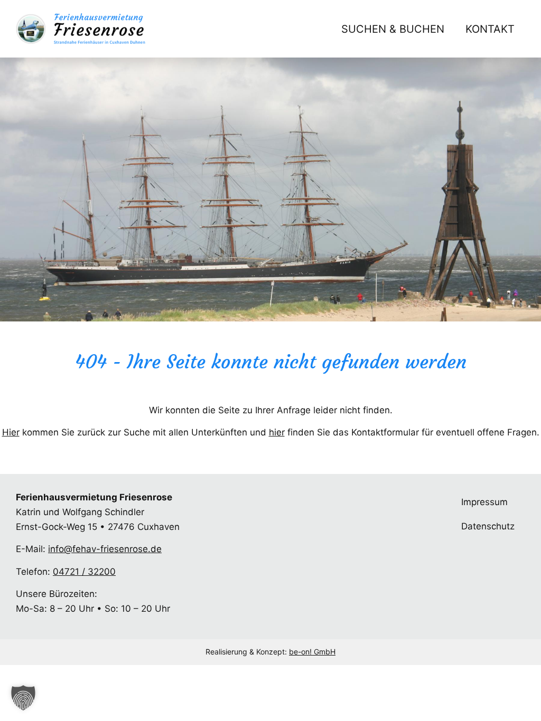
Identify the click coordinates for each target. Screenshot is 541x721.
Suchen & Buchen (392, 29)
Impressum (484, 502)
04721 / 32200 (84, 571)
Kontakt (490, 29)
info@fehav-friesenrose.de (105, 549)
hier (277, 432)
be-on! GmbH (312, 651)
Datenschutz (488, 526)
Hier (11, 432)
